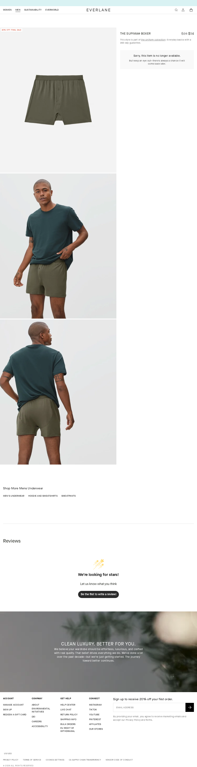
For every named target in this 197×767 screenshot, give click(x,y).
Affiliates (95, 724)
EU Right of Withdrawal (67, 729)
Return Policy (69, 714)
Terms (149, 719)
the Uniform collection (153, 39)
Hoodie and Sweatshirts (43, 495)
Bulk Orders (68, 724)
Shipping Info (68, 719)
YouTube (94, 714)
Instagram (95, 704)
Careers (37, 721)
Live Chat (65, 709)
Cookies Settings (55, 760)
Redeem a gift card (14, 714)
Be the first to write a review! (98, 594)
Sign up (7, 709)
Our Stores (96, 729)
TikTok (93, 709)
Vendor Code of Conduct (119, 760)
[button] (191, 10)
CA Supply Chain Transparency (85, 760)
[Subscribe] (189, 707)
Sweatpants (68, 495)
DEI (33, 716)
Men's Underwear (13, 495)
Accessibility (40, 726)
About (35, 704)
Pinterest (95, 719)
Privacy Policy (133, 719)
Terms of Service (32, 760)
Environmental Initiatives (41, 710)
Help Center (67, 704)
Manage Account (13, 704)
